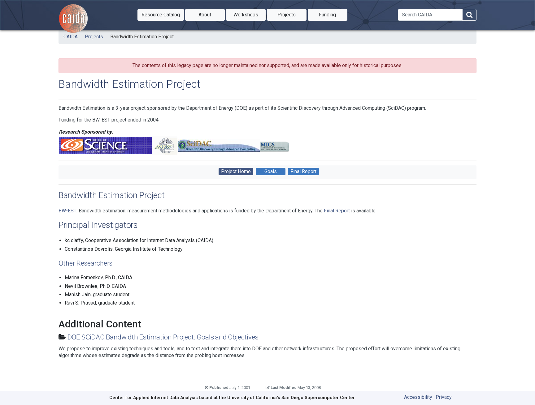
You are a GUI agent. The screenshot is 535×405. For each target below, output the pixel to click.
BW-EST (67, 211)
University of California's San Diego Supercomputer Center (291, 397)
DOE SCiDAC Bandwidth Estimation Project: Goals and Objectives (163, 337)
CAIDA (70, 37)
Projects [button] (292, 14)
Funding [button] (333, 14)
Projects (94, 37)
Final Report (303, 171)
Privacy (444, 397)
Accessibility (418, 397)
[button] (160, 15)
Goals (270, 171)
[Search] (469, 15)
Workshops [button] (249, 14)
